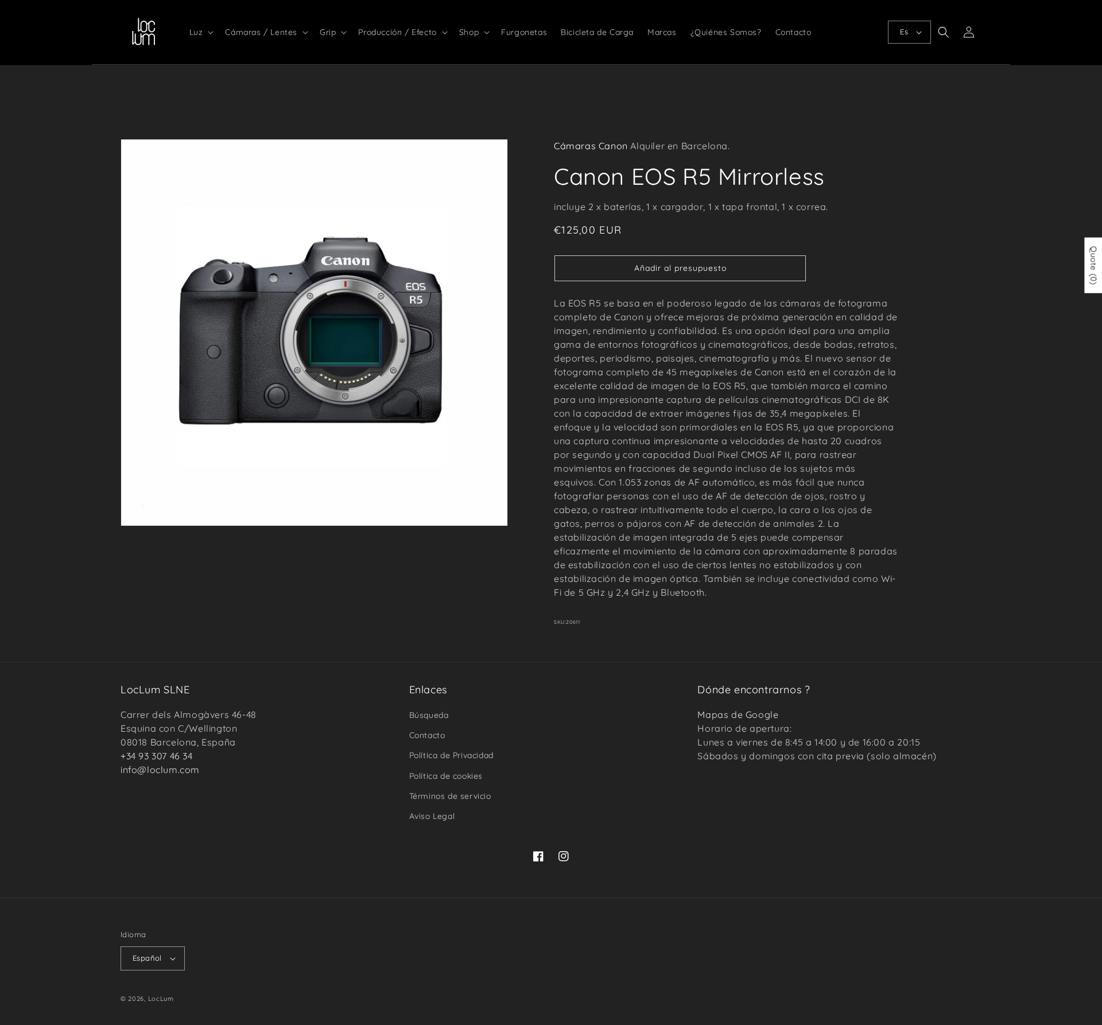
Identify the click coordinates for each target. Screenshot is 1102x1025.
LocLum (161, 999)
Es (904, 31)
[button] (201, 32)
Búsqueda (429, 715)
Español (147, 957)
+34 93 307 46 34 (157, 756)
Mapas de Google (737, 714)
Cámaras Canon (591, 146)
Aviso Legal (432, 816)
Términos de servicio (450, 796)
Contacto (427, 735)
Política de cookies (446, 776)
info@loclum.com (160, 769)
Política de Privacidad (451, 755)
